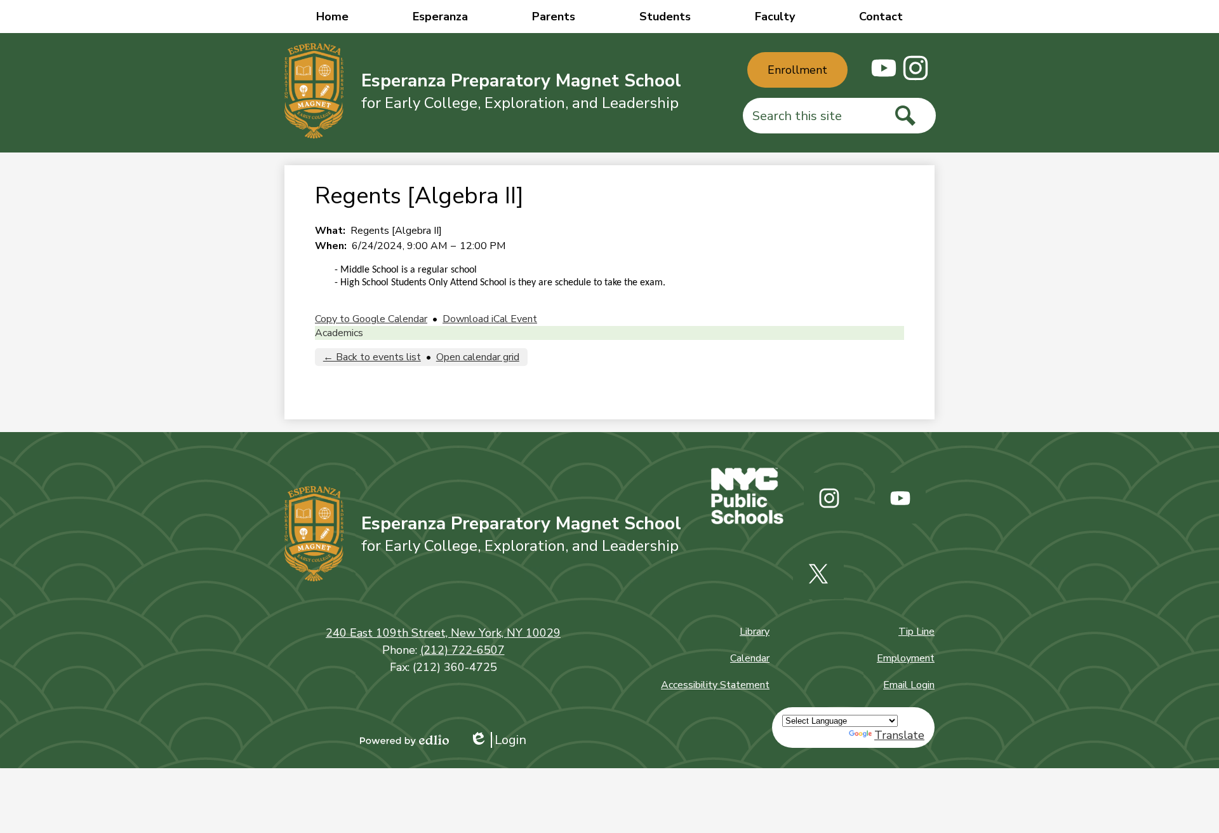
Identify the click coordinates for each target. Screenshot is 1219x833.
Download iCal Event (490, 319)
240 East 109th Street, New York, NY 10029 (443, 632)
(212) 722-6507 (462, 650)
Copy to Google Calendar (371, 319)
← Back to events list (372, 357)
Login (497, 740)
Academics (339, 333)
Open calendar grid (477, 357)
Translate (899, 735)
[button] (440, 16)
